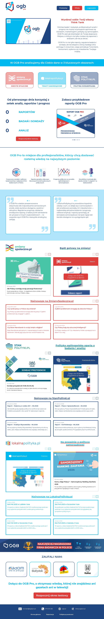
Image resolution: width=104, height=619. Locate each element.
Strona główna (36, 614)
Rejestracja (50, 614)
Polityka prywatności (66, 614)
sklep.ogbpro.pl (80, 609)
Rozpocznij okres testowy (28, 139)
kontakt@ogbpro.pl (29, 609)
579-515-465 (49, 609)
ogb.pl (64, 609)
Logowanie (91, 8)
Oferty (77, 8)
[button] (72, 139)
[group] (76, 123)
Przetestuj (63, 8)
